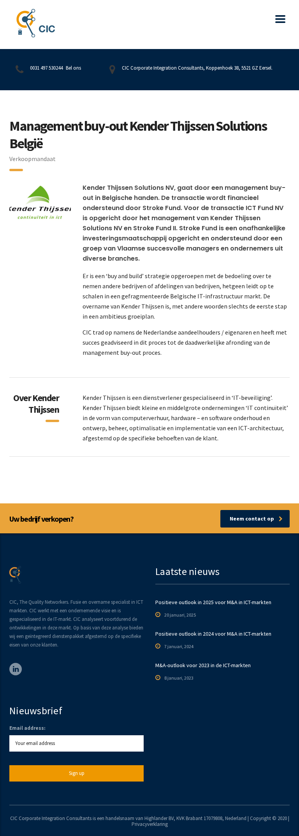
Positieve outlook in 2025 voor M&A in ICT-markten (213, 602)
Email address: (27, 728)
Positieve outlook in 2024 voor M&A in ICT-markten (213, 633)
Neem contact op (252, 518)
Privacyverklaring (150, 824)
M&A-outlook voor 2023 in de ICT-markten (203, 665)
